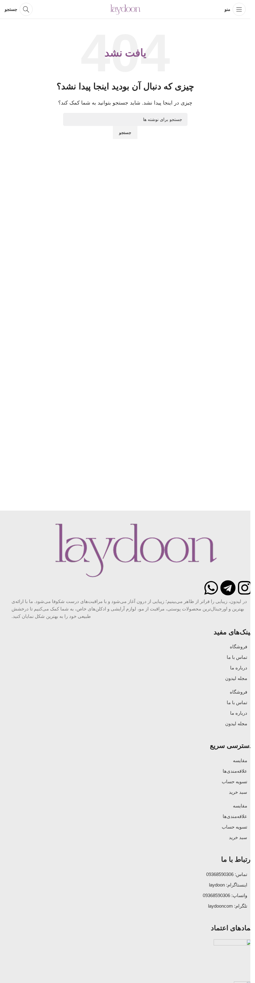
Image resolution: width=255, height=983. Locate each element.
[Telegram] (228, 588)
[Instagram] (245, 588)
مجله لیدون (236, 678)
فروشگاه (238, 646)
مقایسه (240, 760)
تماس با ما (237, 657)
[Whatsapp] (211, 588)
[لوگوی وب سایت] (125, 8)
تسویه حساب (234, 781)
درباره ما (238, 667)
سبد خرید (238, 792)
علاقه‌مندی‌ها (235, 771)
